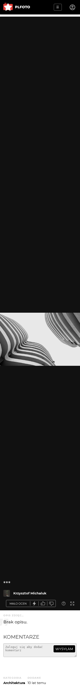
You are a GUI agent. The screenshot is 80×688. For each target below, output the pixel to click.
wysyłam (64, 649)
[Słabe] (51, 603)
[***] (6, 593)
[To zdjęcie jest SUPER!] (34, 603)
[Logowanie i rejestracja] (72, 7)
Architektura (14, 683)
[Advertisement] (40, 56)
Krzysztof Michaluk (29, 593)
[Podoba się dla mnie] (42, 603)
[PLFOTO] (16, 7)
